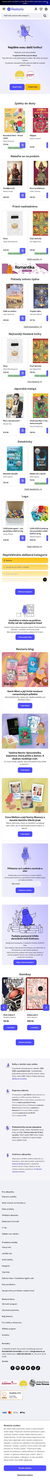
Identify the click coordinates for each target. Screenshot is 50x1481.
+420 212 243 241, (23, 1354)
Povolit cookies (25, 1468)
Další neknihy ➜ (34, 546)
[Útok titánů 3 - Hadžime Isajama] (13, 994)
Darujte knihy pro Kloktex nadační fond (18, 1290)
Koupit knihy (17, 87)
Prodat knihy (32, 87)
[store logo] (15, 9)
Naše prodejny (8, 1209)
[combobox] (25, 15)
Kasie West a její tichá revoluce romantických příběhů (25, 693)
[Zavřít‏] (47, 2)
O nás (4, 1227)
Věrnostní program (9, 1304)
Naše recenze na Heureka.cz (13, 1203)
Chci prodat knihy (25, 637)
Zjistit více (28, 1460)
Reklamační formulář (10, 1221)
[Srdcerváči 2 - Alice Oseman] (37, 994)
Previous (4, 1007)
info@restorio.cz (37, 1351)
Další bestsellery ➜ (33, 326)
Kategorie (6, 1266)
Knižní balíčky (7, 1259)
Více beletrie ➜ (34, 381)
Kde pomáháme (8, 1284)
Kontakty (5, 1335)
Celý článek (25, 706)
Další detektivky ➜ (33, 489)
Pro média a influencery (12, 1322)
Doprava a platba (9, 1196)
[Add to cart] (22, 145)
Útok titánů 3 (9, 1015)
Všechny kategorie (25, 592)
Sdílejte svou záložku (10, 1234)
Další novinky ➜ (34, 259)
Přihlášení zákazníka (10, 1215)
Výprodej (5, 1272)
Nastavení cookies (25, 1475)
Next (46, 1007)
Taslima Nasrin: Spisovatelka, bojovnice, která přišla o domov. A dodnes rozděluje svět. (25, 755)
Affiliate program (9, 1329)
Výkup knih (6, 1247)
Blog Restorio (7, 1316)
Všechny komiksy (25, 1042)
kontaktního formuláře (12, 1351)
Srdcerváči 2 (32, 1015)
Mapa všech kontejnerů (25, 962)
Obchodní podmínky (10, 1310)
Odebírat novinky (25, 890)
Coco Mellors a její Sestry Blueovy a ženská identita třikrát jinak (25, 819)
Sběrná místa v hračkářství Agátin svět (18, 1278)
